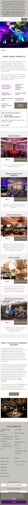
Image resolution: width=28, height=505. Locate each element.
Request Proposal (20, 159)
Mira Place (4, 470)
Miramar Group (5, 461)
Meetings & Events (20, 442)
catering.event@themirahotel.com (12, 116)
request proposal (21, 105)
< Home (3, 50)
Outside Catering (14, 258)
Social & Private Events (14, 215)
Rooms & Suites (19, 433)
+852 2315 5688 (8, 115)
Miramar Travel (5, 473)
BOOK (24, 19)
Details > (7, 159)
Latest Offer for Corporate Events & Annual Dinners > (7, 87)
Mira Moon (4, 464)
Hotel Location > (6, 125)
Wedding (17, 439)
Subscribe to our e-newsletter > (14, 485)
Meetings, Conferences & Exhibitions (14, 175)
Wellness (17, 445)
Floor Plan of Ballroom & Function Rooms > (7, 105)
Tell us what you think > (14, 492)
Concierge (17, 448)
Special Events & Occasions (14, 299)
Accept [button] (14, 502)
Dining (16, 436)
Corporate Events (14, 136)
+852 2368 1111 (6, 444)
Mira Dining (4, 467)
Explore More (14, 394)
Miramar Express (5, 476)
